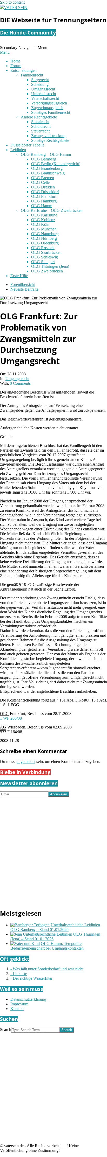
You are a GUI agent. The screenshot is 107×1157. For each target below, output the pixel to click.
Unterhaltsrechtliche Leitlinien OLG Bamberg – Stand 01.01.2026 (55, 927)
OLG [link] (4, 713)
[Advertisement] (53, 850)
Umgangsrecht (17, 378)
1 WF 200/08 (11, 718)
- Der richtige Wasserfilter (31, 978)
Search (5, 1029)
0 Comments (20, 383)
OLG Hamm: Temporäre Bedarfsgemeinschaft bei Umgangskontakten (47, 945)
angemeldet (26, 761)
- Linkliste (18, 973)
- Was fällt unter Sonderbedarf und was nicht (46, 969)
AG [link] (3, 727)
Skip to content (12, 2)
